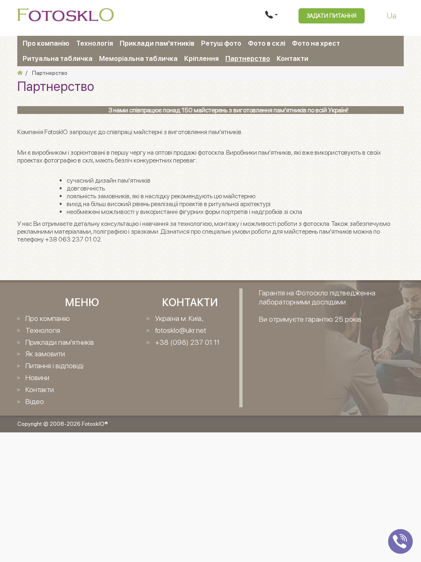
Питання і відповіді (54, 365)
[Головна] (20, 73)
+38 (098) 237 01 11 (187, 342)
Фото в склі (266, 43)
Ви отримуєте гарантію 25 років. (311, 319)
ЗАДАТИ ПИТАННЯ (331, 15)
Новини (37, 377)
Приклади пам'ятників (157, 43)
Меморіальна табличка (138, 58)
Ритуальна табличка (58, 58)
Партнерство (247, 58)
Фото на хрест (316, 43)
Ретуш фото (221, 43)
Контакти (292, 58)
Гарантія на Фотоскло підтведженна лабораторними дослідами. (317, 297)
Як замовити (45, 353)
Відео (34, 401)
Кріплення (201, 58)
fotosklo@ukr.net (180, 330)
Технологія (94, 43)
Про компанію (46, 43)
